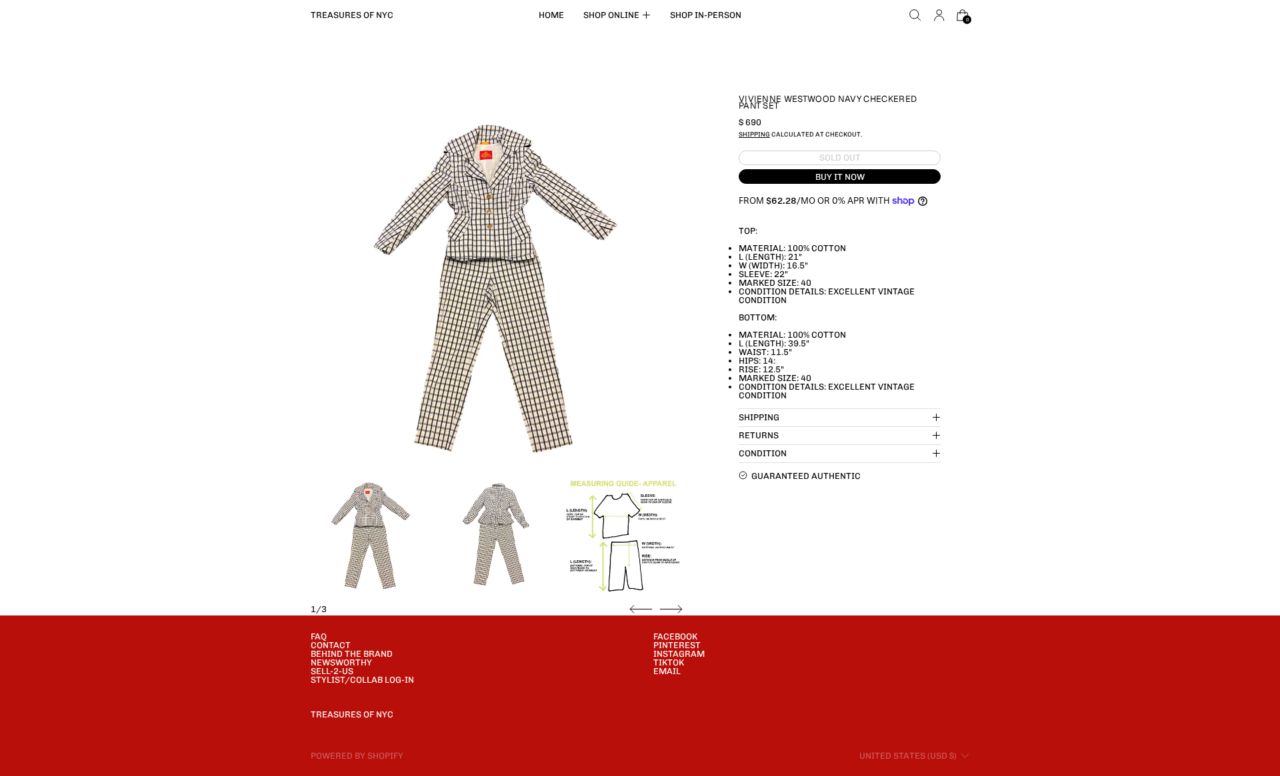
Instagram (679, 653)
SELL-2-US (332, 671)
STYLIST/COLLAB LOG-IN (362, 680)
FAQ (319, 636)
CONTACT (331, 645)
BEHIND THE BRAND (352, 654)
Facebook (675, 636)
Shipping (754, 133)
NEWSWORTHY (341, 662)
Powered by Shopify (357, 756)
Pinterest (677, 645)
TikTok (668, 662)
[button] (915, 15)
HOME (551, 15)
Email (667, 671)
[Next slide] (671, 609)
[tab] (371, 533)
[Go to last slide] (641, 609)
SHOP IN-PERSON (705, 15)
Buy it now (840, 176)
